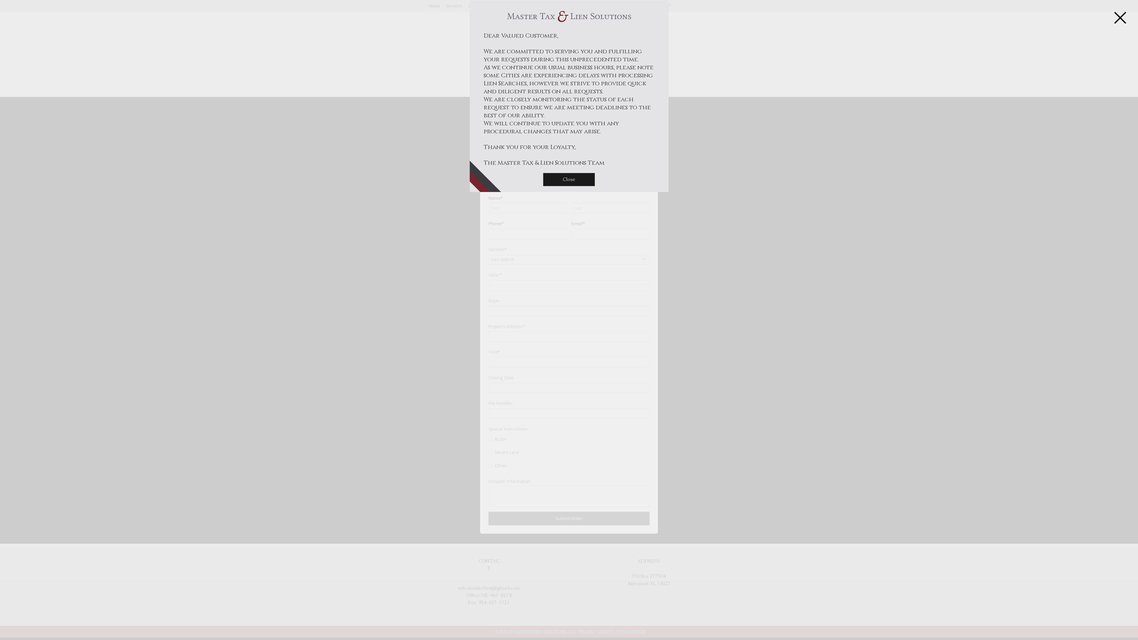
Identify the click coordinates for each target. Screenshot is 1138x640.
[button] (1120, 18)
